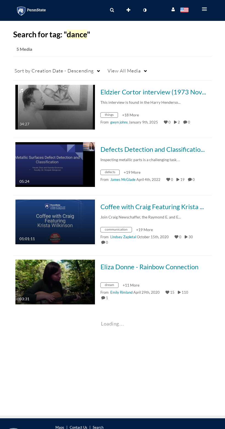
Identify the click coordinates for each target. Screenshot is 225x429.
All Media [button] (124, 71)
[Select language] (185, 10)
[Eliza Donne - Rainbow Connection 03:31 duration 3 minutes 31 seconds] (55, 281)
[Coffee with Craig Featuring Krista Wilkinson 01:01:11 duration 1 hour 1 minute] (55, 221)
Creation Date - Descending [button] (54, 71)
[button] (206, 9)
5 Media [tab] (24, 49)
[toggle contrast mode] (144, 10)
